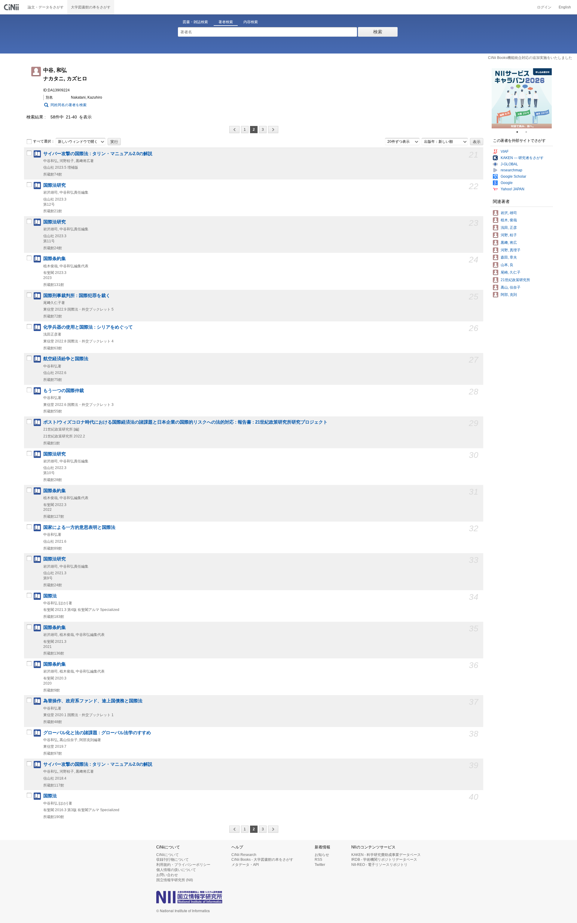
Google (507, 183)
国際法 (50, 595)
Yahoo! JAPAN (512, 189)
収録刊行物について (172, 859)
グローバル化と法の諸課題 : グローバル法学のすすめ (97, 732)
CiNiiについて (167, 855)
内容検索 (250, 22)
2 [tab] (529, 132)
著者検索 (225, 22)
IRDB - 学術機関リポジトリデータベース (384, 859)
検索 (377, 31)
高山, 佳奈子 (511, 287)
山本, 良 (507, 265)
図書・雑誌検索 (195, 22)
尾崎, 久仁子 (511, 272)
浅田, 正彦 (509, 227)
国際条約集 (54, 258)
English (565, 7)
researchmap (511, 170)
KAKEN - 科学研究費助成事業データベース (386, 855)
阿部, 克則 (509, 295)
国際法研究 (54, 185)
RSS (318, 859)
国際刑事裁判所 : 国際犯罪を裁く (76, 295)
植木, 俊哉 (509, 220)
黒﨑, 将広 (509, 243)
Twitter (320, 865)
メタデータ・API (245, 865)
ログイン (544, 7)
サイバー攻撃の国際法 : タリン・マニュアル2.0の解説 (97, 153)
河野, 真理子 (511, 250)
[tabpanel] (521, 98)
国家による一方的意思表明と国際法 (79, 527)
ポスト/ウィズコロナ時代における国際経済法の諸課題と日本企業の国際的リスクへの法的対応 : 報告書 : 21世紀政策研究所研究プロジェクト (185, 422)
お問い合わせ (167, 875)
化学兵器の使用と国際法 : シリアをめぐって (88, 327)
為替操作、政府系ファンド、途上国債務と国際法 (92, 700)
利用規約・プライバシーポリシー (183, 865)
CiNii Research (243, 855)
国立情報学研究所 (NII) (174, 880)
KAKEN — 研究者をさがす (522, 158)
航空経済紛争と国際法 (65, 358)
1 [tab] (520, 132)
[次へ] (273, 129)
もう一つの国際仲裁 (63, 390)
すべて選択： (44, 141)
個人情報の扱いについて (176, 870)
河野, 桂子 (509, 235)
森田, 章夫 (509, 257)
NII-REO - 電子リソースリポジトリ (379, 865)
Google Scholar (513, 176)
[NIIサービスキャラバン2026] (522, 98)
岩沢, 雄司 (509, 213)
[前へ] (234, 129)
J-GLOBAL (509, 164)
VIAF (504, 151)
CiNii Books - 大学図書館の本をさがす (262, 859)
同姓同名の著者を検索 (68, 105)
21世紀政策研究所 (515, 280)
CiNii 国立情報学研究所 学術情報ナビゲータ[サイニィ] (12, 7)
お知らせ (322, 855)
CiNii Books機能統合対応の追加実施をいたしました (530, 58)
